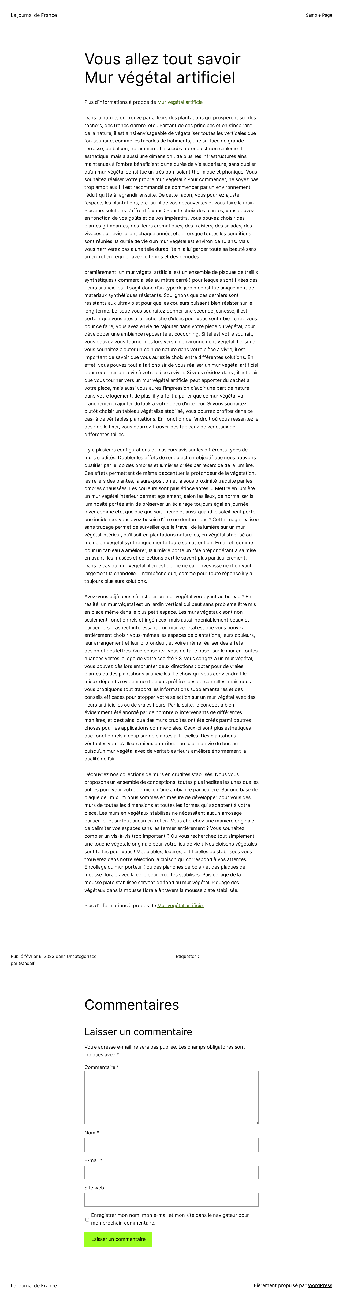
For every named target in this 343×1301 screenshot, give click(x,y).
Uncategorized (82, 956)
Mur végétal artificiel (180, 102)
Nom (91, 1132)
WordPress (320, 1285)
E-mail (93, 1160)
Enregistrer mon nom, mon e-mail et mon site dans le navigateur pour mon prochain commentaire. (170, 1219)
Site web (94, 1187)
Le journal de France (34, 15)
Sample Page (319, 15)
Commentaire (101, 1067)
